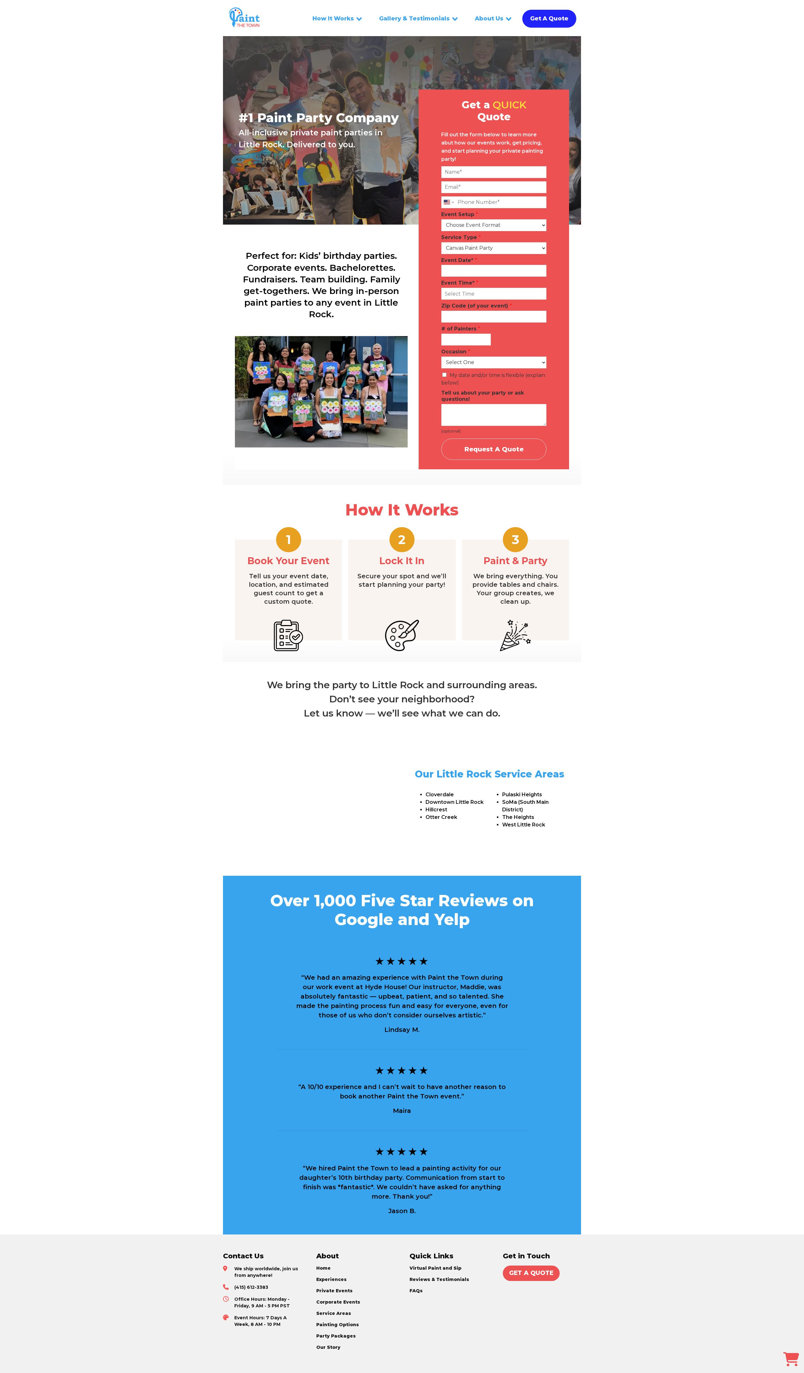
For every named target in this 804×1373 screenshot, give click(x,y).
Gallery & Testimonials (414, 18)
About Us (489, 18)
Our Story (328, 1347)
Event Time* (459, 283)
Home (323, 1268)
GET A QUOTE (531, 1273)
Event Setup (459, 214)
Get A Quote (549, 18)
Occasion (455, 352)
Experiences (331, 1279)
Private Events (334, 1291)
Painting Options (337, 1324)
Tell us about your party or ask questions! (482, 396)
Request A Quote (494, 449)
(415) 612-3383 (251, 1287)
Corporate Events (338, 1302)
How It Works (333, 18)
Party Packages (336, 1336)
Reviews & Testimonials (439, 1279)
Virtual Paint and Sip (435, 1268)
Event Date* (459, 260)
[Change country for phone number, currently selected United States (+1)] (448, 202)
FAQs (416, 1291)
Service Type (461, 237)
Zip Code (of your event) (476, 306)
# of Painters (460, 329)
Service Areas (333, 1313)
